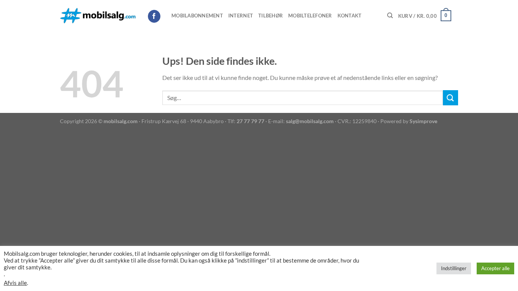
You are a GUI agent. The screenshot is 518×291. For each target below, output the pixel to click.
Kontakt (349, 16)
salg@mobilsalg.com (310, 121)
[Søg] (390, 15)
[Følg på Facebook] (154, 16)
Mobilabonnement (197, 16)
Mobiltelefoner (310, 16)
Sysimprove (423, 121)
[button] (424, 16)
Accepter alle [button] (495, 268)
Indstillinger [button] (453, 268)
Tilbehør (270, 16)
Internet (240, 16)
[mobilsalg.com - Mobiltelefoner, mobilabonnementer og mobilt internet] (98, 16)
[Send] (450, 97)
